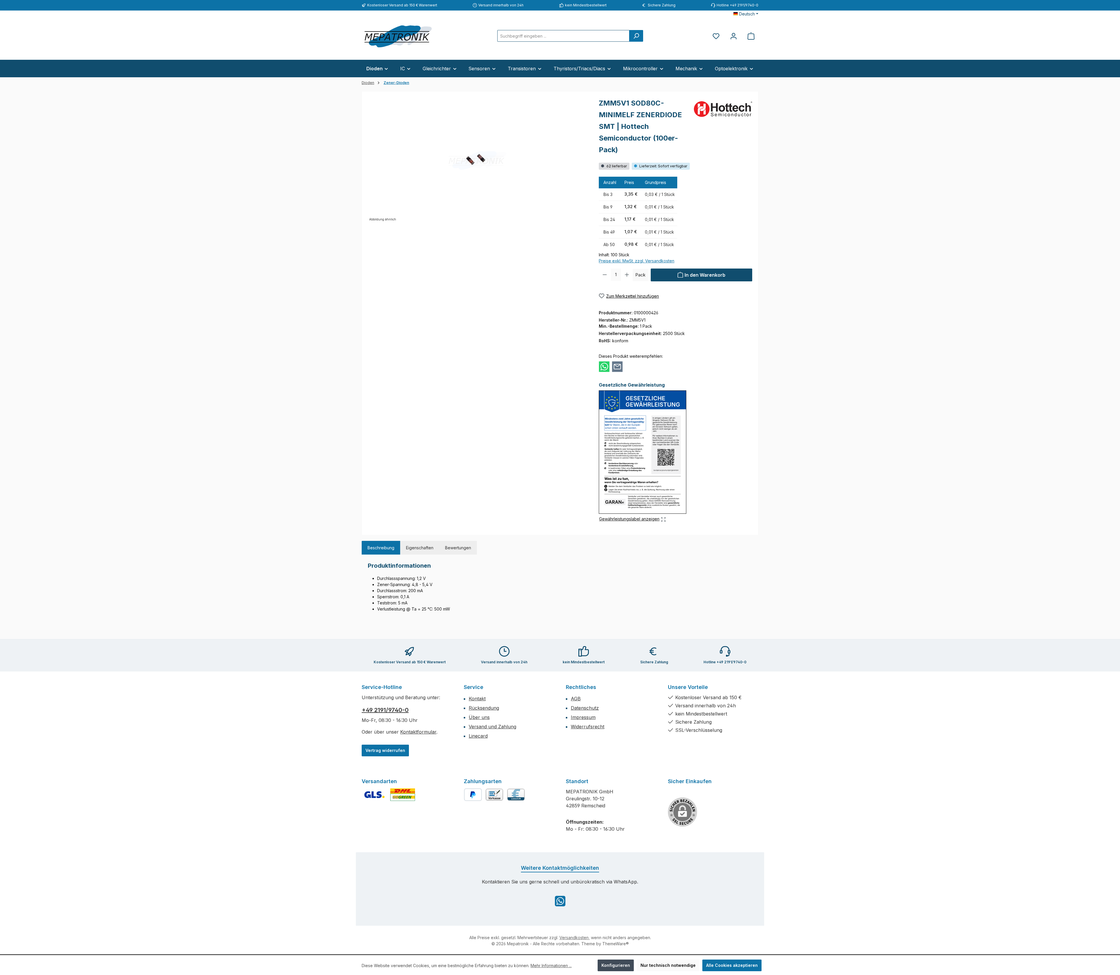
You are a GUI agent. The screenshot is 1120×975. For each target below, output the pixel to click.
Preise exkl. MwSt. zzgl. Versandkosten (636, 260)
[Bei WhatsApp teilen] (604, 366)
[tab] (381, 548)
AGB (576, 699)
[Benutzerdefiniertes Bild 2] (402, 794)
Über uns (479, 717)
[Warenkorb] (751, 36)
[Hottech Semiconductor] (723, 108)
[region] (477, 160)
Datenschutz (585, 708)
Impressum (583, 717)
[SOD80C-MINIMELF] (477, 160)
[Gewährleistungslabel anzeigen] (642, 452)
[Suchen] (636, 36)
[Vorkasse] (494, 794)
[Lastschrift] (516, 794)
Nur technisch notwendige (668, 965)
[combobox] (563, 36)
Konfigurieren (615, 965)
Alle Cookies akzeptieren (732, 965)
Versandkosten (574, 937)
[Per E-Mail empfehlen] (617, 366)
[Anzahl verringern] (605, 275)
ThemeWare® (615, 943)
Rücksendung (484, 708)
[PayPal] (473, 794)
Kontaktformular (418, 732)
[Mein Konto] (733, 36)
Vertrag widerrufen (385, 750)
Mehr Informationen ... (551, 965)
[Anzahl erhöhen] (627, 275)
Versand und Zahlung (492, 727)
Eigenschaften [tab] (419, 547)
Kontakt (477, 699)
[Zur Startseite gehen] (398, 36)
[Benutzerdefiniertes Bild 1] (374, 794)
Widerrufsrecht (587, 727)
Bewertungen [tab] (458, 547)
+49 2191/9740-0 (385, 709)
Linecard (478, 736)
